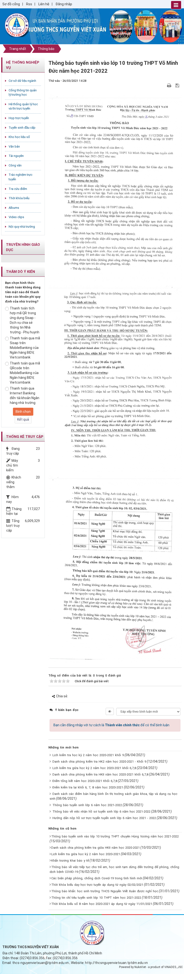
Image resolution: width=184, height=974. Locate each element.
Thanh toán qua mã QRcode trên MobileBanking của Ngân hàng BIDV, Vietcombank (25, 372)
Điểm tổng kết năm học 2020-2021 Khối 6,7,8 (84, 781)
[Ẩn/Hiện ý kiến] (110, 711)
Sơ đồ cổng (11, 4)
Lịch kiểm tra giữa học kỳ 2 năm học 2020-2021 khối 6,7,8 (94, 768)
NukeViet (140, 967)
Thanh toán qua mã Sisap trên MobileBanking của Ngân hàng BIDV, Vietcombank (25, 347)
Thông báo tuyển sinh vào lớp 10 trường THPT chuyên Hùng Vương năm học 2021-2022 (115, 836)
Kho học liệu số (19, 137)
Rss (29, 4)
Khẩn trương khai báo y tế (70, 860)
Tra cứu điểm (18, 189)
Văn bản (14, 146)
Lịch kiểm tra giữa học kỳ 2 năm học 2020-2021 (85, 854)
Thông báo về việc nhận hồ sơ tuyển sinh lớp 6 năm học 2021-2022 (101, 811)
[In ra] (169, 85)
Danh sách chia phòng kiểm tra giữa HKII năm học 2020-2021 (95, 847)
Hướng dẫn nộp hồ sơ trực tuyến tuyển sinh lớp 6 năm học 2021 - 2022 (104, 818)
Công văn (15, 165)
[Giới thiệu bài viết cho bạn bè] (163, 85)
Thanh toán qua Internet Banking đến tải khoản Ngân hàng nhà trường (24, 395)
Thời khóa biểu (19, 198)
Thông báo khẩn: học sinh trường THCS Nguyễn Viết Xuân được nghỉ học (104, 891)
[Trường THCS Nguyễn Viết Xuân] (17, 25)
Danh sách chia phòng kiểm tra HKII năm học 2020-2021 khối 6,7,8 (100, 774)
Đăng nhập (64, 4)
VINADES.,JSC (173, 967)
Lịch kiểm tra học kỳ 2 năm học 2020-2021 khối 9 (88, 755)
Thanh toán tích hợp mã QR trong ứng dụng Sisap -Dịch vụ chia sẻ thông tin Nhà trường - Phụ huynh (24, 320)
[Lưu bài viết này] (177, 85)
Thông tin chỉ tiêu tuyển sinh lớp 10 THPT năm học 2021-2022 (96, 897)
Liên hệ (43, 4)
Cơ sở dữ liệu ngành (22, 81)
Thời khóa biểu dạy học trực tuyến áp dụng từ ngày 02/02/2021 (97, 884)
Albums (14, 207)
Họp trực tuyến (19, 118)
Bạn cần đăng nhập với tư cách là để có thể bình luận (111, 725)
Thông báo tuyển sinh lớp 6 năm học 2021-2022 (87, 805)
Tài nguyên (16, 156)
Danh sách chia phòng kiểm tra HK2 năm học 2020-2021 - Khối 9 (99, 761)
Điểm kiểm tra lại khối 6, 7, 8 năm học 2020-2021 (87, 787)
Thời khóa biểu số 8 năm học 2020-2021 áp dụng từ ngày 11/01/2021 (101, 904)
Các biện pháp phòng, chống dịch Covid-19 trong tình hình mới (96, 878)
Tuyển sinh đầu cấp (22, 127)
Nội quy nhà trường (22, 226)
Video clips (16, 217)
